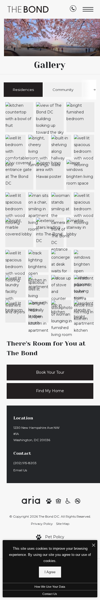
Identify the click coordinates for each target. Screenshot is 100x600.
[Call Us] (73, 9)
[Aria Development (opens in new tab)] (31, 500)
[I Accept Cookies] (93, 545)
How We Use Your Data (49, 586)
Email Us (20, 470)
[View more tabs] (94, 89)
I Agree (50, 572)
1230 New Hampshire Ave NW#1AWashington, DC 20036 (36, 434)
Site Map (62, 524)
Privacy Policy (42, 524)
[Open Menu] (88, 9)
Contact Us (49, 593)
